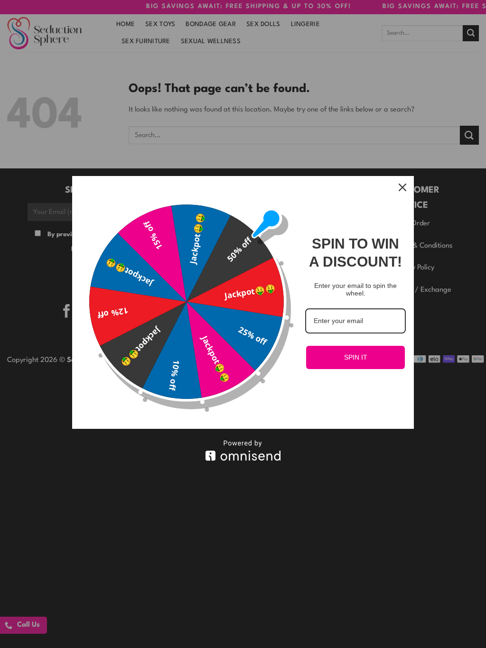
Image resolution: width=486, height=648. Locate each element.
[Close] (402, 187)
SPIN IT (355, 357)
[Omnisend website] (243, 450)
